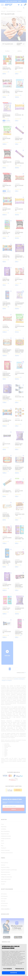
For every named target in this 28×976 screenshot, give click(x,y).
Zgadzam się (13, 972)
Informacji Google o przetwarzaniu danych (12, 964)
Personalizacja (19, 968)
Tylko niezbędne (7, 968)
